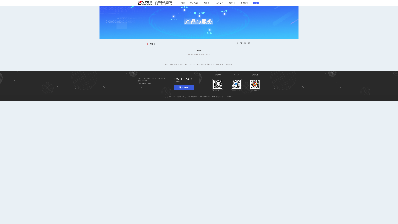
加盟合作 (207, 3)
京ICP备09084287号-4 (205, 97)
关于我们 (219, 3)
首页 (183, 3)
